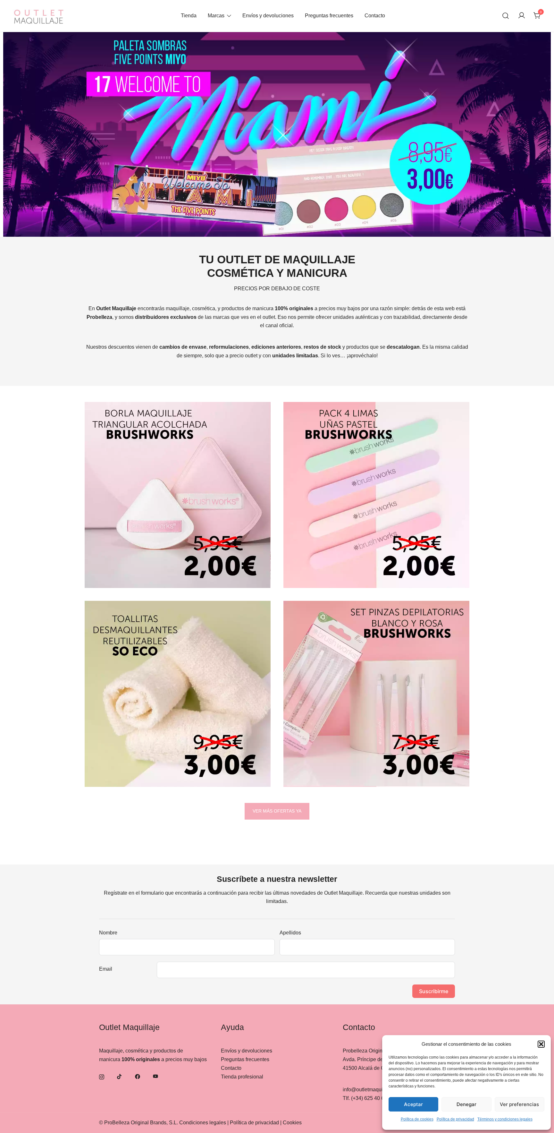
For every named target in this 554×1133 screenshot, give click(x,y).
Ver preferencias (519, 1104)
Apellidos (290, 932)
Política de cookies (417, 1119)
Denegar (466, 1104)
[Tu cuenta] (521, 16)
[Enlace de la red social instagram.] (101, 1076)
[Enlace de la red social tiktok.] (119, 1076)
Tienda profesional (242, 1076)
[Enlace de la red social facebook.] (137, 1076)
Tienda (189, 15)
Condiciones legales (202, 1122)
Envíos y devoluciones (268, 15)
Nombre (108, 932)
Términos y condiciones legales (505, 1119)
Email (105, 969)
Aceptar (413, 1104)
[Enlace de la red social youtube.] (155, 1076)
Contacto (375, 15)
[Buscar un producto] (506, 16)
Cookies (292, 1122)
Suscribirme (433, 991)
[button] (541, 1044)
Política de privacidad (455, 1119)
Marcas (216, 15)
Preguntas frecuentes (329, 15)
